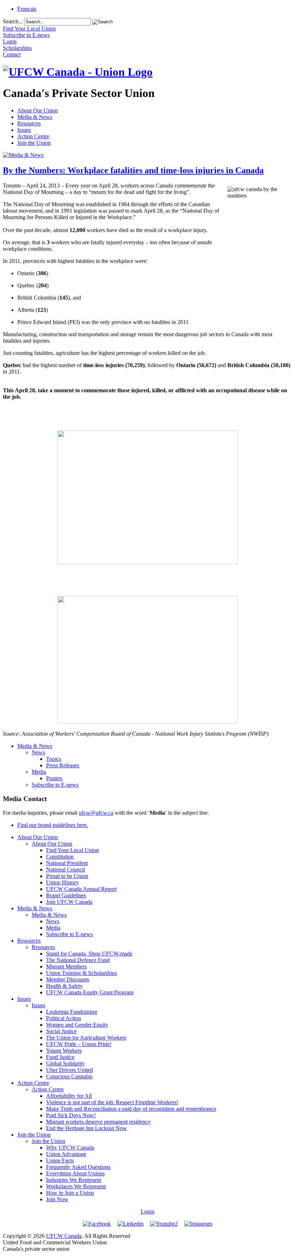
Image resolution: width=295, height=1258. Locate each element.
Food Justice (60, 1057)
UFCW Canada (64, 1236)
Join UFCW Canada (69, 902)
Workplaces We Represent (76, 1186)
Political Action (63, 1018)
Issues (24, 130)
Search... (13, 21)
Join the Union (34, 143)
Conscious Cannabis (69, 1076)
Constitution (60, 857)
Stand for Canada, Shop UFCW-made (89, 954)
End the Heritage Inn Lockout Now (86, 1128)
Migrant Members (66, 966)
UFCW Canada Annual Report (81, 889)
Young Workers (64, 1050)
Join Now (57, 1199)
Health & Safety (64, 986)
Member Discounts (67, 979)
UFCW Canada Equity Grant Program (89, 992)
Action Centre (33, 136)
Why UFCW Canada (70, 1147)
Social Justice (61, 1031)
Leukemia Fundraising (71, 1012)
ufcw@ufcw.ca (96, 813)
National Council (65, 869)
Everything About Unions (75, 1173)
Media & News (34, 117)
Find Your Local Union (72, 850)
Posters (54, 778)
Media (39, 772)
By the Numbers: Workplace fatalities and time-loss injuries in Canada (133, 170)
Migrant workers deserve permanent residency (98, 1122)
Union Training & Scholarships (81, 973)
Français (26, 9)
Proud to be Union (67, 876)
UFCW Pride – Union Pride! (79, 1044)
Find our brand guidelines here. (52, 825)
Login (147, 1211)
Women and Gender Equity (77, 1025)
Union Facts (60, 1160)
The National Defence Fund (78, 960)
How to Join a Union (70, 1193)
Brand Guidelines (66, 895)
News (38, 752)
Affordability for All (69, 1096)
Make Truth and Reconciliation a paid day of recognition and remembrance (131, 1109)
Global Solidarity (65, 1063)
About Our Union (37, 110)
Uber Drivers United (69, 1070)
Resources (29, 123)
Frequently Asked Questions (78, 1167)
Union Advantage (66, 1154)
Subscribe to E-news (55, 785)
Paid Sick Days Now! (71, 1115)
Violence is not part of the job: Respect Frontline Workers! (112, 1102)
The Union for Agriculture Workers (86, 1038)
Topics (53, 759)
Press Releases (62, 765)
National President (67, 863)
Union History (62, 882)
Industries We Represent (73, 1180)
